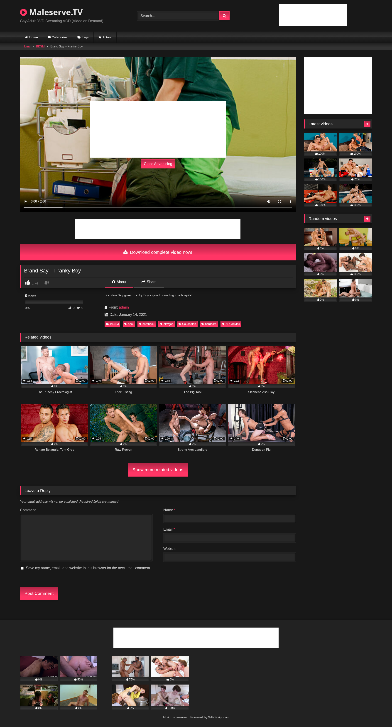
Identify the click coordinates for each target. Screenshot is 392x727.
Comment (28, 510)
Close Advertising (158, 164)
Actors (107, 37)
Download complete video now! (160, 252)
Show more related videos (157, 469)
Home (33, 37)
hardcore (210, 324)
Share (151, 282)
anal (130, 324)
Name (169, 510)
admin (124, 307)
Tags (85, 37)
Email (169, 529)
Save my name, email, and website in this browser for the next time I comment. (88, 568)
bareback (148, 324)
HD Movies (232, 324)
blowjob (168, 324)
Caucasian (189, 324)
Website (169, 549)
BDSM (40, 46)
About (121, 282)
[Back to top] (378, 713)
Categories (59, 37)
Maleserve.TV (55, 12)
